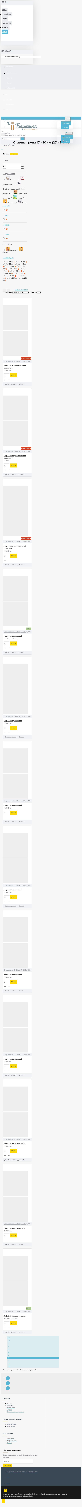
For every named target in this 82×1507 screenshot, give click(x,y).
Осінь (6, 225)
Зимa (6, 234)
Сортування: (8, 292)
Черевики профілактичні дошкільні (15, 367)
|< (9, 1337)
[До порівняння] (9, 379)
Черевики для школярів (14, 1143)
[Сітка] (4, 290)
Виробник (7, 133)
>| (9, 1366)
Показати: (34, 292)
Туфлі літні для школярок (15, 1316)
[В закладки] (6, 379)
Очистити (14, 154)
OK (5, 1489)
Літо (6, 215)
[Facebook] (8, 1378)
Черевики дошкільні (13, 636)
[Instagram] (8, 1383)
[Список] (8, 290)
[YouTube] (8, 1388)
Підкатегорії (9, 174)
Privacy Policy (28, 1496)
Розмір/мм (9, 258)
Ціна (6, 160)
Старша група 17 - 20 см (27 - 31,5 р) (14, 135)
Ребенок (8, 244)
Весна (7, 206)
